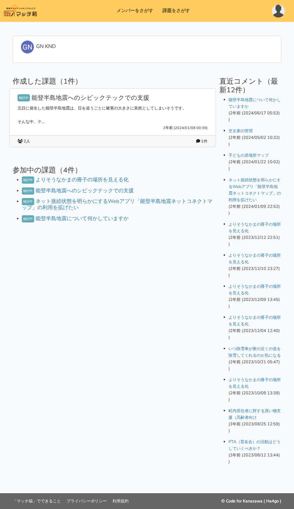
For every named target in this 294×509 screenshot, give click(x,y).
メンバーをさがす (135, 10)
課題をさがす (176, 10)
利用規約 (121, 501)
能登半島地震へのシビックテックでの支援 (90, 97)
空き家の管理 (241, 131)
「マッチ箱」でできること (37, 501)
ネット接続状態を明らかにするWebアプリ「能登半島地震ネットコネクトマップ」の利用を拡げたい (117, 204)
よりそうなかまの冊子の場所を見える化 (82, 179)
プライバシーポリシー (87, 501)
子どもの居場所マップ (249, 155)
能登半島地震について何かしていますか (82, 218)
